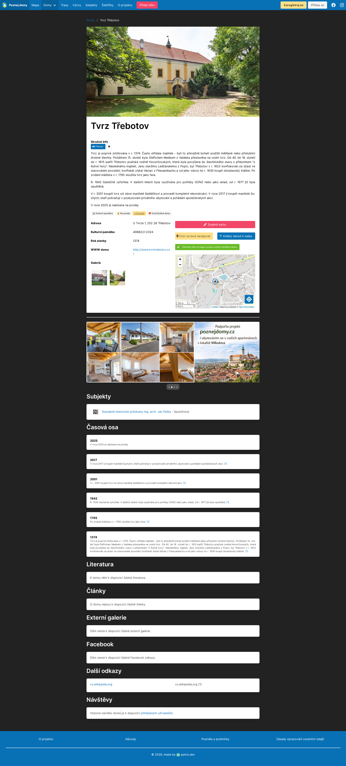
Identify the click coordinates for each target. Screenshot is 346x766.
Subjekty (91, 5)
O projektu (125, 5)
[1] (225, 463)
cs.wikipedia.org (101, 684)
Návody (130, 739)
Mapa (35, 5)
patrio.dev (187, 754)
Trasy (64, 5)
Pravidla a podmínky (215, 739)
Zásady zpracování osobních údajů (300, 739)
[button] (215, 281)
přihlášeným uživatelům (157, 713)
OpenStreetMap (246, 306)
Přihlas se (317, 5)
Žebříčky (108, 5)
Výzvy (77, 5)
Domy (90, 20)
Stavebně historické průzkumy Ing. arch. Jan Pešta (136, 411)
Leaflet (215, 306)
